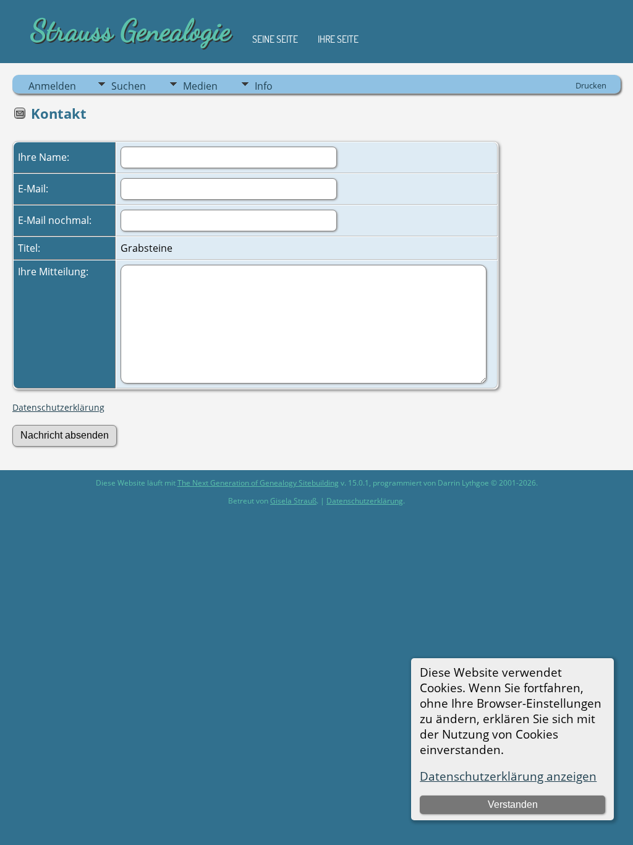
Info (264, 86)
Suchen (128, 86)
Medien (200, 86)
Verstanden (513, 804)
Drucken (591, 85)
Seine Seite (275, 39)
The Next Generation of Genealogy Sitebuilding (258, 483)
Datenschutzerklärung (58, 407)
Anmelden (52, 86)
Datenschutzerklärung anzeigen (508, 776)
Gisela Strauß (293, 500)
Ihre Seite (338, 39)
